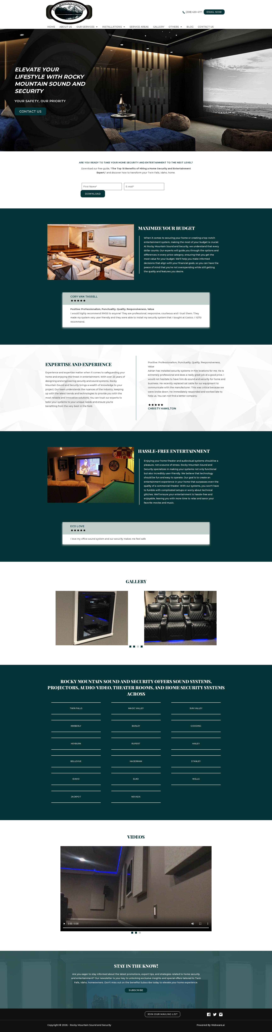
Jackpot (76, 797)
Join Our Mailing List (162, 1014)
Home (51, 26)
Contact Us (206, 26)
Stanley (196, 761)
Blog (190, 26)
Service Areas (139, 26)
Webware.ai (218, 1025)
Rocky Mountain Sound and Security (90, 1025)
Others (174, 26)
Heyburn (76, 743)
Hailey (196, 743)
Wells (196, 779)
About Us (66, 26)
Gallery (158, 26)
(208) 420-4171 (194, 12)
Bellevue (76, 761)
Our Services (85, 26)
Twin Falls (76, 708)
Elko (136, 779)
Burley (136, 726)
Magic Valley (136, 708)
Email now (214, 12)
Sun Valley (196, 708)
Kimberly (76, 726)
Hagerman (136, 761)
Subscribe (136, 990)
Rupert (136, 743)
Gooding (196, 726)
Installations (112, 26)
